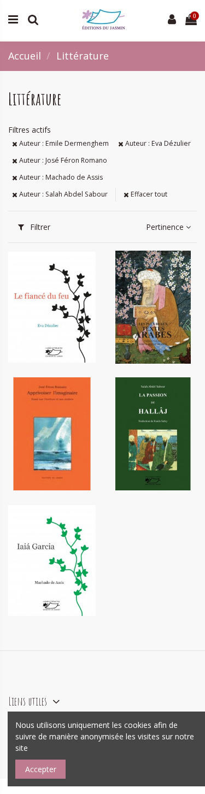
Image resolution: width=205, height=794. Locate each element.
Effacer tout (148, 194)
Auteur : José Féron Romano (62, 160)
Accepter (40, 769)
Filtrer (39, 227)
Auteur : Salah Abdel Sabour (62, 194)
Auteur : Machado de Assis (60, 177)
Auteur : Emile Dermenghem (63, 143)
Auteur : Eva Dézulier (157, 143)
